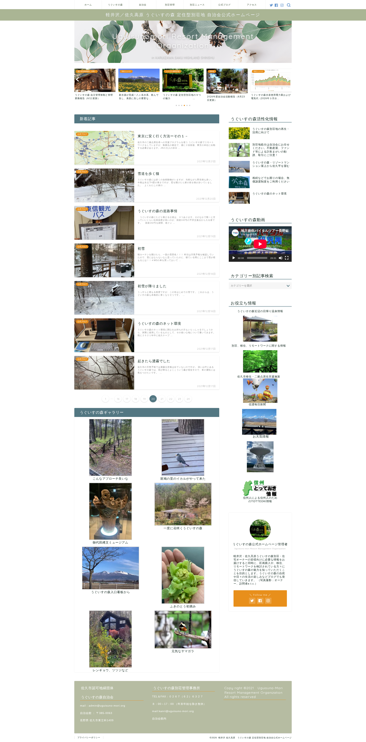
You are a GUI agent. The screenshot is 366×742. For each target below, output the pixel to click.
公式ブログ (224, 4)
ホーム (88, 4)
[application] (260, 244)
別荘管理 (170, 4)
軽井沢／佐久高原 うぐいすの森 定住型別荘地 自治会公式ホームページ (183, 14)
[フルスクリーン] (287, 258)
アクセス (252, 4)
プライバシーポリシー (88, 737)
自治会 (142, 4)
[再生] (234, 258)
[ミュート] (281, 258)
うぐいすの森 (115, 4)
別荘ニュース (197, 4)
